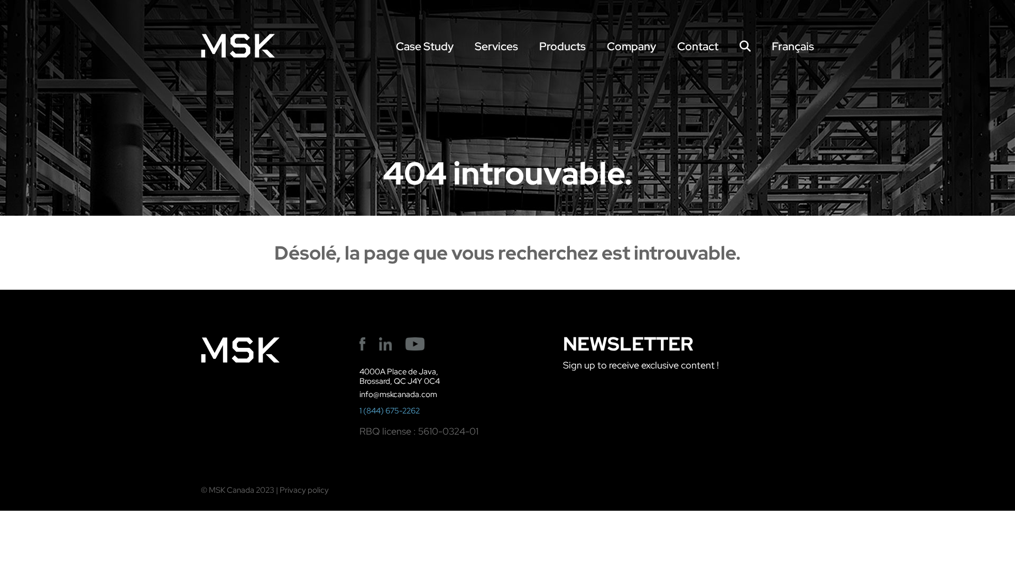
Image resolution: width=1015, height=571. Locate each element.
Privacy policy (304, 490)
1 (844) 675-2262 (389, 411)
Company (631, 46)
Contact (697, 46)
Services (496, 46)
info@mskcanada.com (398, 394)
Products (562, 46)
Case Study (425, 46)
